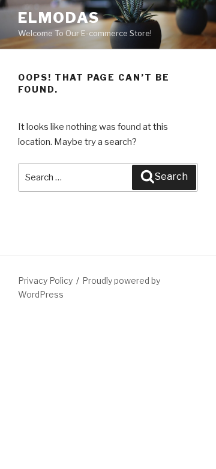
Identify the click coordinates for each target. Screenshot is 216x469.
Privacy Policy (45, 280)
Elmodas (58, 17)
